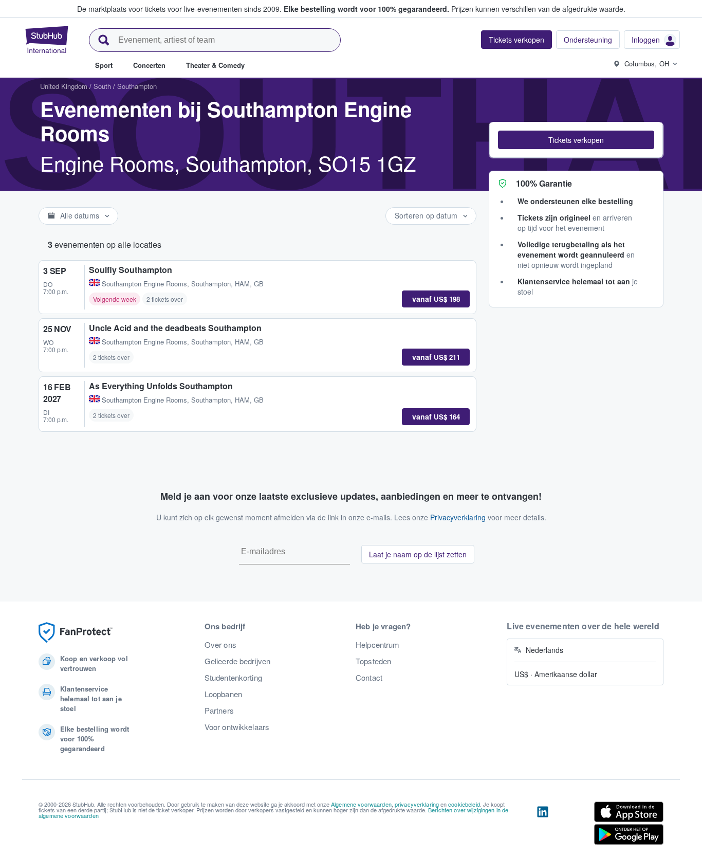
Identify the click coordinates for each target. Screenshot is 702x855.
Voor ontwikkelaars (237, 727)
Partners (219, 710)
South (102, 86)
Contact (369, 678)
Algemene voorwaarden (361, 804)
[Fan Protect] (76, 632)
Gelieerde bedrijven (238, 661)
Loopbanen (223, 694)
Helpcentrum (378, 645)
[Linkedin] (543, 825)
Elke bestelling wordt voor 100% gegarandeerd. (366, 9)
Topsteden (373, 661)
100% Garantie (544, 183)
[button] (576, 140)
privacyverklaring (417, 804)
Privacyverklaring (458, 517)
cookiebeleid (464, 804)
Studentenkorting (233, 678)
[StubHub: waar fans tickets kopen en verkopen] (46, 39)
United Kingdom (63, 86)
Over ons (220, 645)
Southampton (137, 86)
